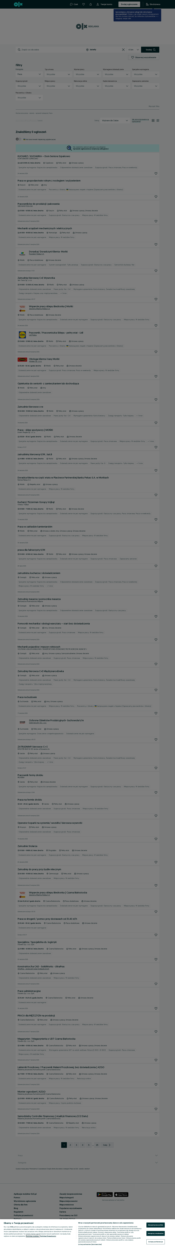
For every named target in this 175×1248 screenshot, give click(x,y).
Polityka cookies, (33, 1236)
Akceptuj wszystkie (155, 1225)
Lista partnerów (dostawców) (90, 1244)
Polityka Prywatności (48, 1236)
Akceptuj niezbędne (155, 1233)
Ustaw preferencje (155, 1242)
